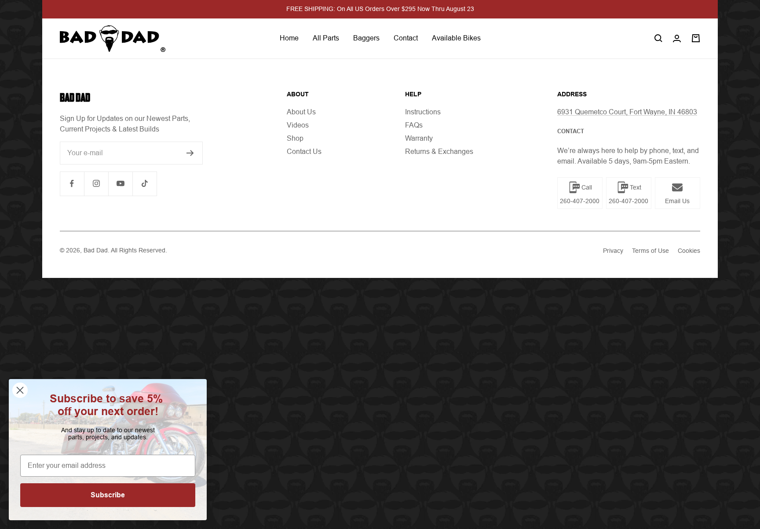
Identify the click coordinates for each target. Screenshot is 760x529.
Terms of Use (650, 250)
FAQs (414, 125)
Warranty (419, 138)
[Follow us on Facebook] (72, 183)
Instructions (423, 112)
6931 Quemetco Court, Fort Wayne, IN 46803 (627, 112)
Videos (298, 125)
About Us (301, 112)
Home (289, 38)
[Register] (190, 153)
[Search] (658, 38)
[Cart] (695, 38)
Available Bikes (456, 38)
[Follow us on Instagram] (96, 183)
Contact (406, 38)
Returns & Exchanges (439, 151)
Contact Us (304, 151)
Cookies (689, 250)
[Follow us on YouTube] (120, 183)
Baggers (366, 38)
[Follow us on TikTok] (144, 183)
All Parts (326, 38)
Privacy (613, 250)
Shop (295, 138)
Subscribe (108, 495)
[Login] (677, 38)
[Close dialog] (20, 390)
